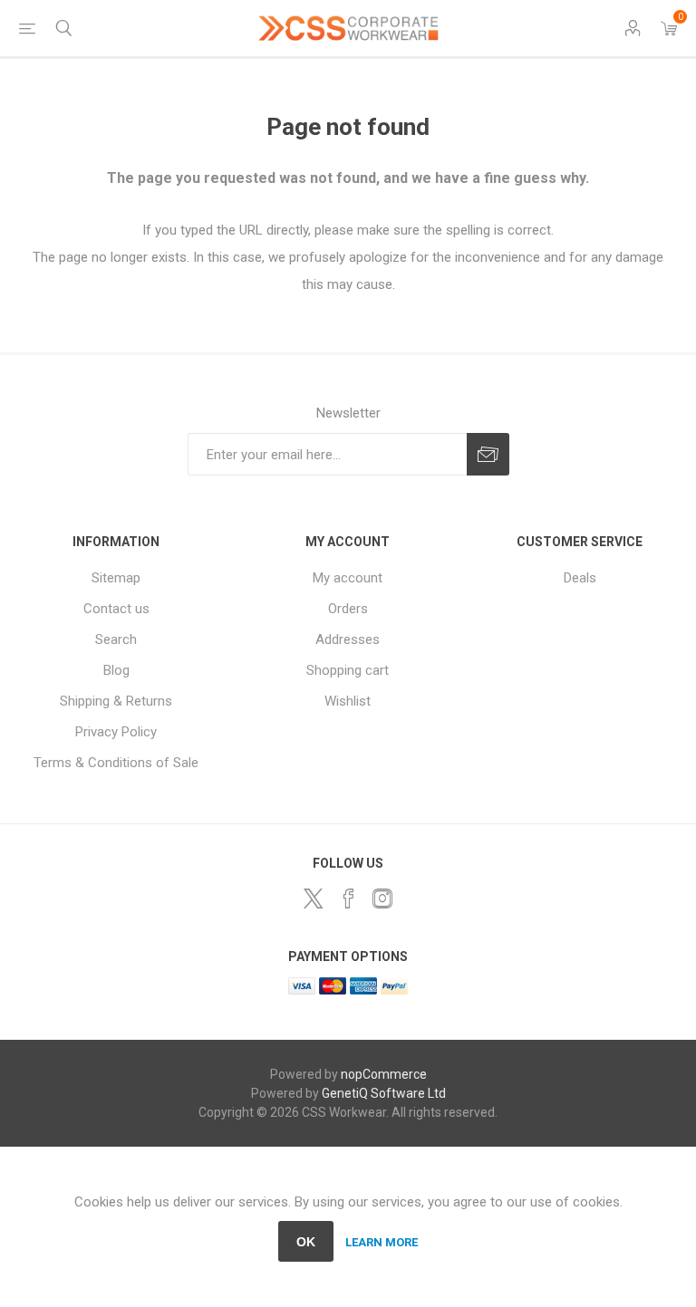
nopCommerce (384, 1074)
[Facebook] (348, 898)
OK (305, 1242)
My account (347, 578)
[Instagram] (382, 898)
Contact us (116, 609)
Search (116, 639)
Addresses (347, 639)
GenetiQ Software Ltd (384, 1093)
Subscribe (488, 454)
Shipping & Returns (116, 701)
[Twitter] (313, 898)
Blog (116, 670)
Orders (348, 609)
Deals (580, 578)
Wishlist (347, 701)
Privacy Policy (116, 732)
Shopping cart (347, 670)
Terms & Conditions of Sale (116, 762)
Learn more (381, 1242)
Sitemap (116, 578)
